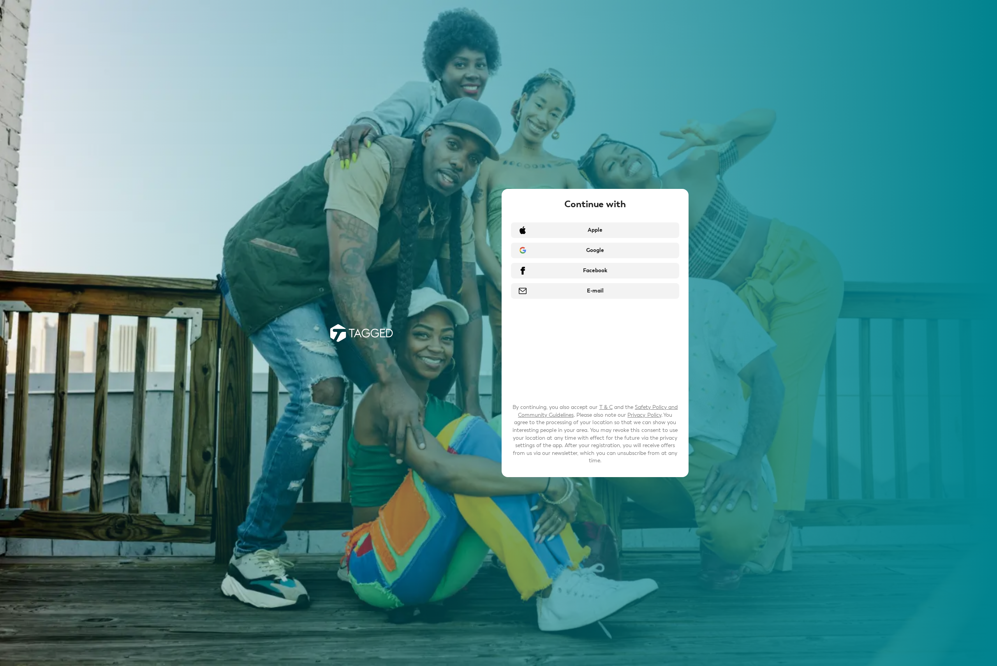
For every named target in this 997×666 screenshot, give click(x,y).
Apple (595, 230)
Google (595, 250)
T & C (606, 407)
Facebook (595, 270)
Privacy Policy (644, 415)
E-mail (595, 290)
